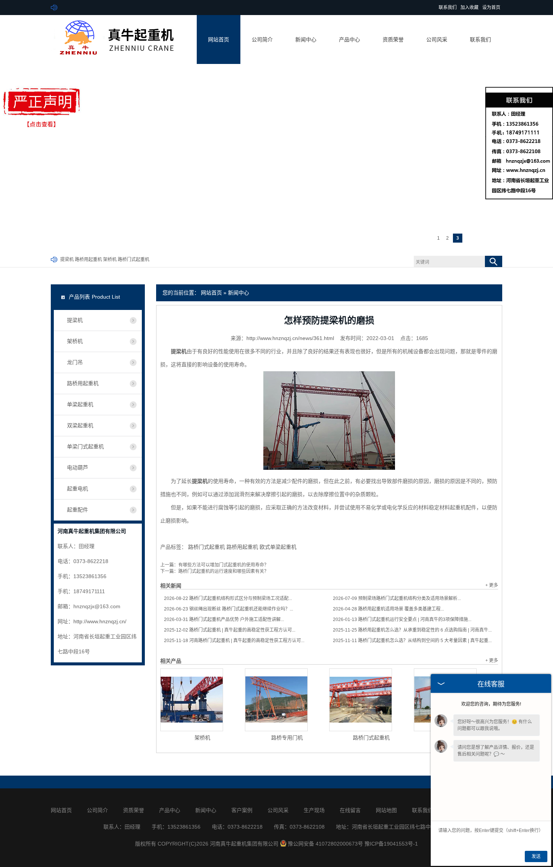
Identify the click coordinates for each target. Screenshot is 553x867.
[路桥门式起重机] (360, 699)
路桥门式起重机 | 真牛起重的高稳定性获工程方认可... (229, 630)
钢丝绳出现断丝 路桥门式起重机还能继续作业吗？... (228, 609)
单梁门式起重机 (85, 446)
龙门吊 (75, 362)
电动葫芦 (77, 468)
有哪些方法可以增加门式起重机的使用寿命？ (223, 565)
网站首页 (218, 39)
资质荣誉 (393, 39)
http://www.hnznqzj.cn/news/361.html (290, 338)
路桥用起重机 (88, 259)
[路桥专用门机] (276, 699)
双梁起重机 (80, 425)
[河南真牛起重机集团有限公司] (113, 59)
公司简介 (262, 39)
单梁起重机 (80, 404)
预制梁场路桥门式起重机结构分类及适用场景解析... (397, 598)
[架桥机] (191, 699)
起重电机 (77, 489)
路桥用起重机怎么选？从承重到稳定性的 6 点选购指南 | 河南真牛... (412, 630)
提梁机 (67, 259)
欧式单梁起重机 (278, 547)
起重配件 (77, 510)
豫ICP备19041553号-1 (391, 844)
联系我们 (448, 7)
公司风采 (436, 39)
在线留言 (350, 810)
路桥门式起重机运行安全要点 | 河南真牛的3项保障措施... (402, 619)
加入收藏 (469, 7)
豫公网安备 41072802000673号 (325, 844)
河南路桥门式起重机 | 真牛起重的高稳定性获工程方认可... (234, 640)
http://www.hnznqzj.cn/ (99, 621)
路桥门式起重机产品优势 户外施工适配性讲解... (224, 619)
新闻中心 (305, 39)
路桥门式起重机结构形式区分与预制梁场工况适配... (228, 598)
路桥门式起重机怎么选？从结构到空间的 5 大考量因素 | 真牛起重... (412, 640)
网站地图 (386, 810)
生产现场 (314, 810)
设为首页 (491, 7)
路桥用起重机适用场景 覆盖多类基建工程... (388, 609)
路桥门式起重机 (133, 259)
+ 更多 (491, 585)
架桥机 (110, 259)
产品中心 (349, 39)
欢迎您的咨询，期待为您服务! (491, 704)
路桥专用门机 (287, 738)
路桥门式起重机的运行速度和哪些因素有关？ (223, 571)
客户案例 (241, 810)
